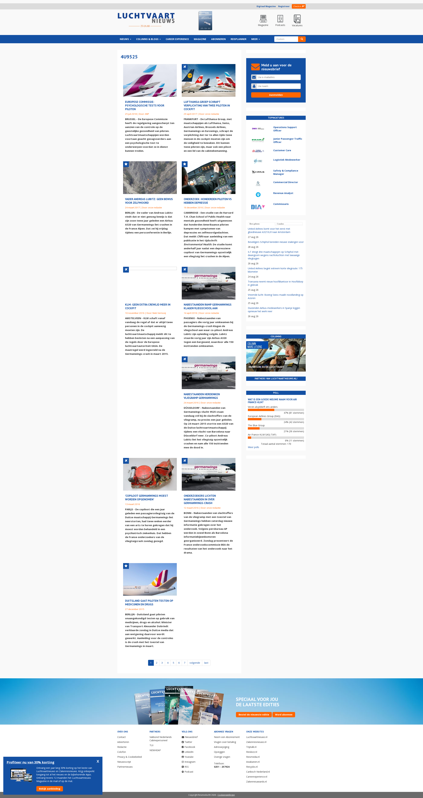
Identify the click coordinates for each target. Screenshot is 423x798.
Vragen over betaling (225, 742)
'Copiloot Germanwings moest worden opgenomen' (146, 497)
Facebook (190, 746)
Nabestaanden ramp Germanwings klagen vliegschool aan (207, 306)
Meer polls (253, 447)
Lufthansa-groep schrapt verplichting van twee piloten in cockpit (207, 105)
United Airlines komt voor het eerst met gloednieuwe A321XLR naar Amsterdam (269, 230)
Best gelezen (255, 224)
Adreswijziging (221, 746)
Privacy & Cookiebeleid (129, 756)
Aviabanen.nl (253, 761)
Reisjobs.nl (252, 766)
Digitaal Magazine (266, 6)
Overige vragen (222, 756)
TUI (151, 745)
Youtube (189, 756)
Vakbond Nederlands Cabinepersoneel (161, 738)
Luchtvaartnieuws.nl (256, 737)
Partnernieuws (125, 766)
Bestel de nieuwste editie (254, 714)
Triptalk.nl (251, 746)
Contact (121, 737)
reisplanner (238, 39)
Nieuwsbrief (191, 737)
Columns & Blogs (147, 39)
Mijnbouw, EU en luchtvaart (266, 366)
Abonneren (218, 39)
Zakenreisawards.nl (256, 781)
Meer (254, 39)
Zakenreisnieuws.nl (256, 742)
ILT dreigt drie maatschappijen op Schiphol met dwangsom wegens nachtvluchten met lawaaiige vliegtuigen (274, 255)
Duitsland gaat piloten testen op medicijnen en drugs (149, 602)
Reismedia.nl (253, 756)
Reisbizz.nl (251, 751)
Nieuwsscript (124, 761)
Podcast (189, 771)
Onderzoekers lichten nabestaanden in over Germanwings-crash (200, 499)
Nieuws (125, 39)
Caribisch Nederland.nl (258, 771)
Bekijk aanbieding (49, 788)
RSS (187, 766)
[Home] (146, 20)
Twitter (188, 742)
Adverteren (123, 742)
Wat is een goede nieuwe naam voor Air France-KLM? (272, 401)
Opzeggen (219, 751)
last (206, 662)
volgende (195, 662)
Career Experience (177, 39)
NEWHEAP (155, 750)
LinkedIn (189, 751)
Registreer (284, 6)
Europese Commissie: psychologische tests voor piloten (144, 105)
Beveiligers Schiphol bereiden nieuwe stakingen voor (276, 241)
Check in (297, 6)
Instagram (190, 761)
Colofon (121, 751)
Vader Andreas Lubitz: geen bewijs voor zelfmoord (149, 201)
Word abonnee (283, 714)
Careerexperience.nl (256, 776)
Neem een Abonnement (227, 737)
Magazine (200, 39)
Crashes (280, 224)
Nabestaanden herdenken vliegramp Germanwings (202, 396)
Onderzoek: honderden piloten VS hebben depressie (208, 201)
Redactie (122, 746)
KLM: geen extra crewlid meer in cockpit (147, 306)
